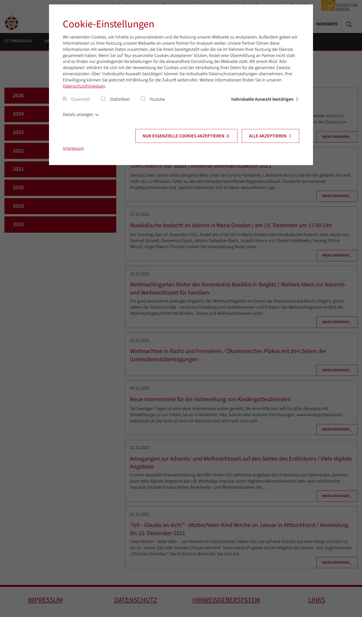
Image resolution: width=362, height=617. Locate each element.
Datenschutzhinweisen (84, 86)
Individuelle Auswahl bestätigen (262, 99)
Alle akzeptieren (267, 136)
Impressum (73, 148)
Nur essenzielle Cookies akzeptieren (183, 136)
